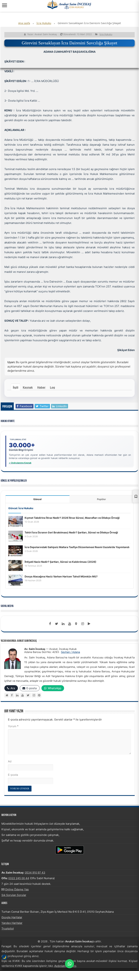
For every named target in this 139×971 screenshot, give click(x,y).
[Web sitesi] (6, 695)
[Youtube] (69, 624)
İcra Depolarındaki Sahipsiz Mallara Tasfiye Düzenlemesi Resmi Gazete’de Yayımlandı (77, 547)
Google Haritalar (11, 917)
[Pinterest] (39, 695)
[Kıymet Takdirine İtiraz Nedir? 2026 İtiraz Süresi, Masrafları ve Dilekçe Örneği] (15, 521)
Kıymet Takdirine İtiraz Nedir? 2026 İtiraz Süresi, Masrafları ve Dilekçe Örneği (72, 517)
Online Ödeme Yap (17, 889)
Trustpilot (7, 928)
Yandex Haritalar (11, 923)
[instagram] (82, 624)
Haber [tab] (41, 387)
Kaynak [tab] (28, 387)
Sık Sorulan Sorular (13, 895)
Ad (9, 761)
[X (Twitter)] (28, 695)
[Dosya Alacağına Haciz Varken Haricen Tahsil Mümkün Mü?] (15, 580)
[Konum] (76, 624)
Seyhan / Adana (70, 651)
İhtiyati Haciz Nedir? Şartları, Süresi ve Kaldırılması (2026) (60, 561)
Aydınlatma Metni (65, 966)
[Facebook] (50, 624)
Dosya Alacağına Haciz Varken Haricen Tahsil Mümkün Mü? (61, 576)
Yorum (13, 726)
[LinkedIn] (63, 624)
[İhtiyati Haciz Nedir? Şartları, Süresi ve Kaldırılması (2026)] (15, 565)
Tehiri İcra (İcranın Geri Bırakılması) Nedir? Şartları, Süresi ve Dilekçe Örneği (71, 532)
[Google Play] (89, 624)
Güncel (37, 499)
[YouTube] (22, 695)
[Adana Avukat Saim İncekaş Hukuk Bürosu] (69, 4)
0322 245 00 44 (18, 878)
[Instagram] (33, 695)
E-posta (13, 774)
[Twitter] (56, 624)
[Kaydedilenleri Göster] (135, 496)
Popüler (101, 499)
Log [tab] (52, 387)
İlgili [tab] (15, 387)
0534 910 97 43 (35, 872)
